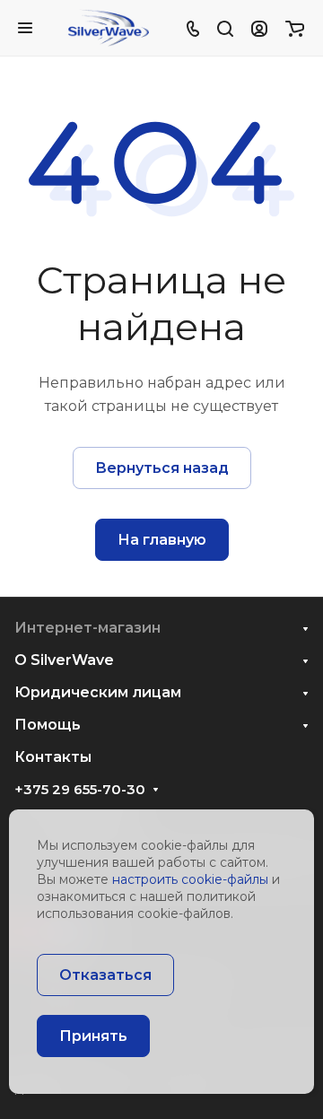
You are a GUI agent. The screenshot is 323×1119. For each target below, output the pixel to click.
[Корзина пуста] (294, 28)
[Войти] (259, 28)
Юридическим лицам (97, 692)
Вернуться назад (162, 467)
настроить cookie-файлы (190, 879)
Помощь (47, 724)
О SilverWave (64, 660)
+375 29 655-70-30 (79, 790)
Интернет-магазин (87, 627)
